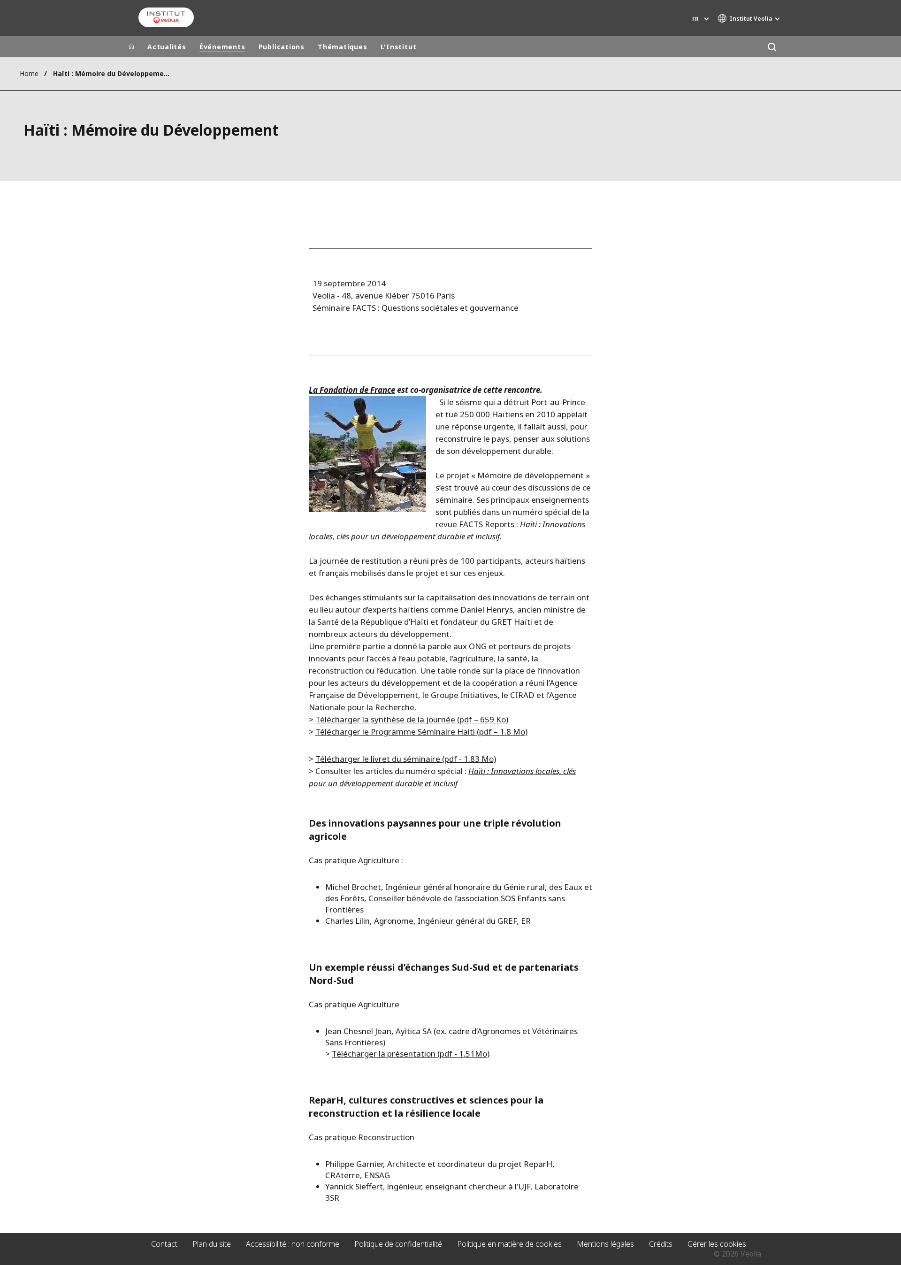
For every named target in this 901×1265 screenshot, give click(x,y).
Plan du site (211, 1244)
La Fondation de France (352, 389)
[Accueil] (131, 47)
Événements (222, 46)
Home (29, 73)
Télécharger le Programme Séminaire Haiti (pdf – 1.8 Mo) (421, 731)
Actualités (166, 46)
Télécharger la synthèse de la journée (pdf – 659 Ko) (411, 719)
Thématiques (342, 46)
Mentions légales (605, 1244)
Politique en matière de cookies (509, 1244)
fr (695, 19)
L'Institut (399, 46)
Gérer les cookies (716, 1244)
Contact (164, 1244)
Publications (282, 46)
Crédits (660, 1244)
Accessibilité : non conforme (292, 1244)
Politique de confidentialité (398, 1244)
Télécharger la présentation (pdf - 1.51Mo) (410, 1053)
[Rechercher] (771, 46)
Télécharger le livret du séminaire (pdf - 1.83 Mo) (405, 758)
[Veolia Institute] (166, 17)
